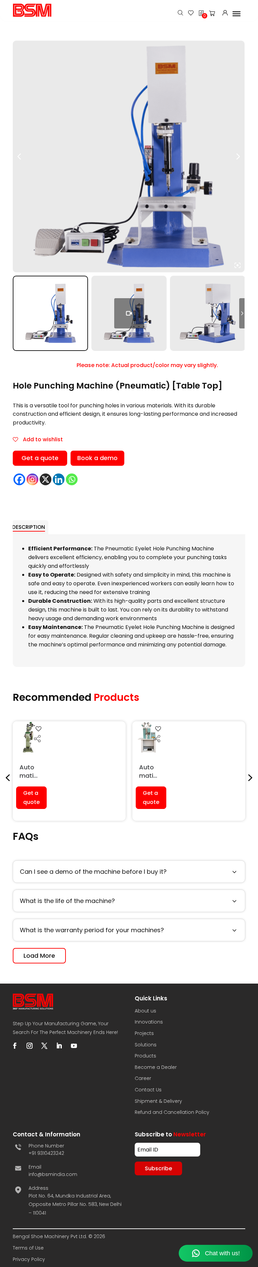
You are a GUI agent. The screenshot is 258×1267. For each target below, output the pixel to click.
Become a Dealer (156, 1067)
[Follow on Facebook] (15, 1046)
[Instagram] (32, 479)
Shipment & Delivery (158, 1101)
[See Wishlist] (191, 13)
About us (145, 1010)
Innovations (149, 1022)
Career (143, 1078)
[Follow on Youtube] (74, 1046)
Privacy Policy (29, 1259)
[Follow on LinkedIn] (59, 1046)
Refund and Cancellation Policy (172, 1112)
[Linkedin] (58, 479)
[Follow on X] (44, 1046)
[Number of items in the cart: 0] (214, 15)
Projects (144, 1033)
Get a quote (40, 458)
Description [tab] (28, 527)
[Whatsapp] (72, 479)
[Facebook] (19, 479)
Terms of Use (28, 1248)
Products (145, 1055)
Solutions (146, 1044)
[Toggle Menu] (236, 13)
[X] (45, 479)
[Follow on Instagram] (30, 1046)
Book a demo (97, 458)
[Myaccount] (225, 13)
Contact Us (148, 1089)
